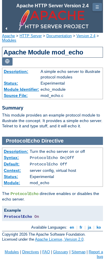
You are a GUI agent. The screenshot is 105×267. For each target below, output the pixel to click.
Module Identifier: (21, 89)
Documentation (59, 36)
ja (89, 227)
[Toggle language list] (7, 62)
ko (98, 227)
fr (80, 227)
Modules (9, 40)
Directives (30, 252)
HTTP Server (31, 36)
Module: (12, 182)
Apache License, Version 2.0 (59, 239)
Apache (8, 36)
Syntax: (11, 157)
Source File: (16, 95)
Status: (11, 83)
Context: (12, 170)
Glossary (60, 252)
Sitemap (78, 252)
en (72, 227)
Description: (16, 71)
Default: (12, 164)
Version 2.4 (85, 36)
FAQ (46, 252)
